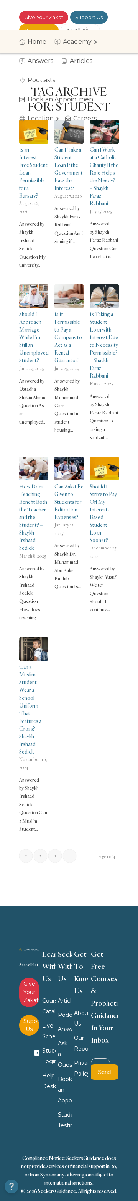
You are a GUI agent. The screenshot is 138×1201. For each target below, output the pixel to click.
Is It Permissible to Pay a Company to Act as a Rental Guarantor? (68, 337)
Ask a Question (65, 1054)
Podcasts (65, 1014)
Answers (65, 1029)
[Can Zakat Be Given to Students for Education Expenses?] (69, 468)
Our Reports (81, 1043)
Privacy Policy (81, 1068)
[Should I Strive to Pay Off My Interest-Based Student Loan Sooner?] (104, 468)
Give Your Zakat (43, 17)
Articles (65, 1000)
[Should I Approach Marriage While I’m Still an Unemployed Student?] (33, 296)
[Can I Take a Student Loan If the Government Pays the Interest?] (69, 132)
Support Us (89, 17)
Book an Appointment (65, 1090)
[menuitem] (35, 41)
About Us (81, 1018)
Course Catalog (49, 1006)
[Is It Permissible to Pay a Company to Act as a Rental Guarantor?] (69, 296)
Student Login (49, 1056)
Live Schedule (49, 1031)
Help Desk (49, 1081)
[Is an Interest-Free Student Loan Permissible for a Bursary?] (33, 132)
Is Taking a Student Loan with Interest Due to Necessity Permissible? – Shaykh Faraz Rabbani (104, 345)
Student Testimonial (65, 1120)
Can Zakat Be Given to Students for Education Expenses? (69, 501)
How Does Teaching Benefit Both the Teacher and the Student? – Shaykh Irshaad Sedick (33, 517)
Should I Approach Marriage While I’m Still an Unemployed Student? (34, 337)
